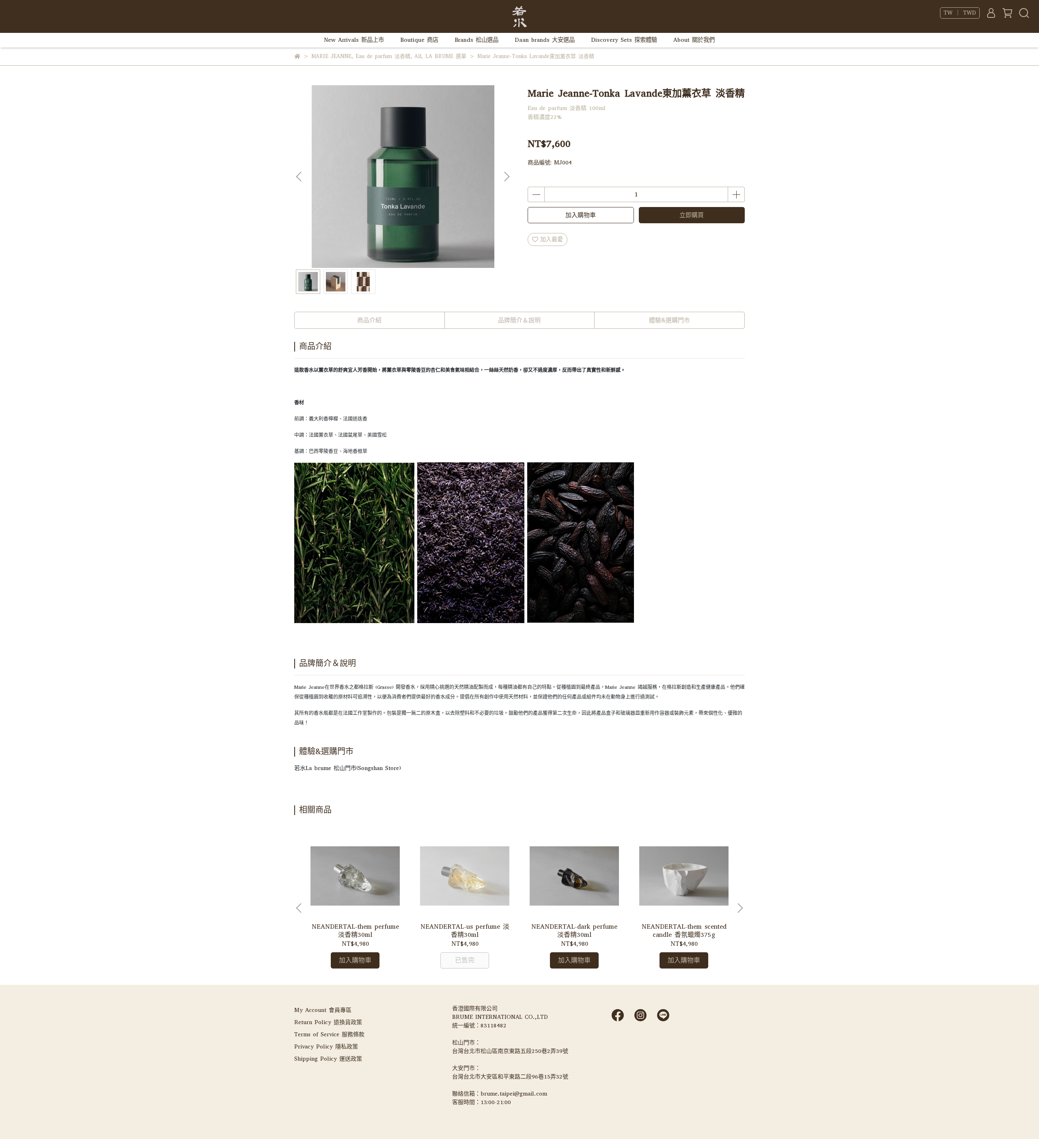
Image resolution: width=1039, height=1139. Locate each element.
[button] (506, 176)
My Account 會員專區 (322, 1010)
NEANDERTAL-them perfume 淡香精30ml (355, 931)
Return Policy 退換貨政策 (328, 1022)
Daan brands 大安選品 (545, 40)
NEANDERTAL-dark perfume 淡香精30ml (574, 931)
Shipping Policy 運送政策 (328, 1059)
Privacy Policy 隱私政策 (326, 1047)
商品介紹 (369, 320)
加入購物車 (580, 215)
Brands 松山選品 (476, 40)
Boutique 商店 (419, 40)
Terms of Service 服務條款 (329, 1034)
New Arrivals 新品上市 (354, 40)
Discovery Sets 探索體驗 (624, 40)
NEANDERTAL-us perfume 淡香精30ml (464, 931)
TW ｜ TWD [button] (960, 13)
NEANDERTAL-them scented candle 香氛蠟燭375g (684, 931)
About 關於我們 (694, 40)
